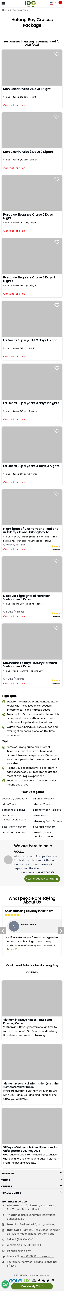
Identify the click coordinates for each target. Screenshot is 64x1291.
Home (5, 10)
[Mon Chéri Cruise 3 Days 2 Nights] (32, 130)
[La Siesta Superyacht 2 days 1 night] (32, 318)
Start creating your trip (40, 878)
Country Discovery (15, 798)
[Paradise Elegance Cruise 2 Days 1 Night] (32, 193)
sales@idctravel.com (19, 1250)
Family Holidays (44, 798)
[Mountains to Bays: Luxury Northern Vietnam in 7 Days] (32, 641)
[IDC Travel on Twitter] (48, 1281)
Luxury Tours (42, 804)
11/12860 (11, 1265)
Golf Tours (41, 815)
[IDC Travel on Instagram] (53, 1281)
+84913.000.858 (46, 872)
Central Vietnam (45, 827)
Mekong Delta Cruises (48, 821)
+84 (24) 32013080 (22, 1239)
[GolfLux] (19, 1281)
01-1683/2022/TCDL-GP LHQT (37, 1256)
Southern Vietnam (15, 832)
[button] (32, 1172)
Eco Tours (10, 804)
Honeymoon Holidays (48, 810)
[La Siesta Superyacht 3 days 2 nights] (32, 381)
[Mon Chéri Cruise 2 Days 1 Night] (32, 67)
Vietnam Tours (20, 10)
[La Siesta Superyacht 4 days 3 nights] (32, 444)
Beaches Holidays (14, 810)
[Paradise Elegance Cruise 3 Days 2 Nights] (32, 256)
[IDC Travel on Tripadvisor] (34, 1281)
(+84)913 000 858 (31, 1245)
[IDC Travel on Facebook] (39, 1281)
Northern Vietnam (15, 827)
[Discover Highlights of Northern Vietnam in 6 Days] (32, 574)
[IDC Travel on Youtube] (43, 1281)
